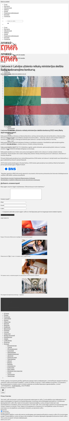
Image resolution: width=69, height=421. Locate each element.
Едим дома (10, 367)
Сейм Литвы (8, 340)
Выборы (10, 364)
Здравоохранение (13, 354)
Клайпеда (7, 327)
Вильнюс (7, 325)
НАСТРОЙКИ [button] (25, 386)
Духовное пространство (14, 371)
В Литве (6, 313)
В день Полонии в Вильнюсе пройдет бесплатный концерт (16, 237)
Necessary (6, 411)
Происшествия (12, 357)
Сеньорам (10, 350)
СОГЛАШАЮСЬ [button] (6, 386)
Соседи (6, 332)
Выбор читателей (9, 335)
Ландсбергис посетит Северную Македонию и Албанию (18, 178)
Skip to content (5, 1)
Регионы (6, 330)
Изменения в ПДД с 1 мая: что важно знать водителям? (15, 256)
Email (2, 205)
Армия (6, 339)
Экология (10, 356)
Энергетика (11, 376)
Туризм (9, 347)
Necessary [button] (4, 409)
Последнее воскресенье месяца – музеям (12, 294)
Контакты (7, 6)
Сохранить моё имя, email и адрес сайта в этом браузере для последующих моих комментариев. (32, 211)
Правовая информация (11, 13)
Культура (7, 342)
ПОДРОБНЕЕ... (16, 386)
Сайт (2, 208)
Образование (11, 352)
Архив (6, 11)
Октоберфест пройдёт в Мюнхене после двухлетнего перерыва (20, 180)
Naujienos (3, 61)
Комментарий (5, 199)
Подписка (7, 16)
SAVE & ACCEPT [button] (6, 419)
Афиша (6, 9)
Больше (6, 344)
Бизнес (6, 75)
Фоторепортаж (12, 345)
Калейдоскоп (8, 337)
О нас (5, 4)
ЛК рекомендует (12, 349)
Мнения (6, 323)
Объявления (8, 8)
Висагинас (7, 328)
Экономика (7, 318)
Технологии (11, 128)
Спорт (9, 372)
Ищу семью (10, 369)
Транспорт (7, 334)
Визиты (9, 362)
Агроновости (11, 366)
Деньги (9, 361)
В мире (6, 315)
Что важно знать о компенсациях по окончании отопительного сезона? (20, 275)
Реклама (6, 14)
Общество (7, 322)
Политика (7, 72)
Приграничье (11, 359)
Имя (2, 202)
